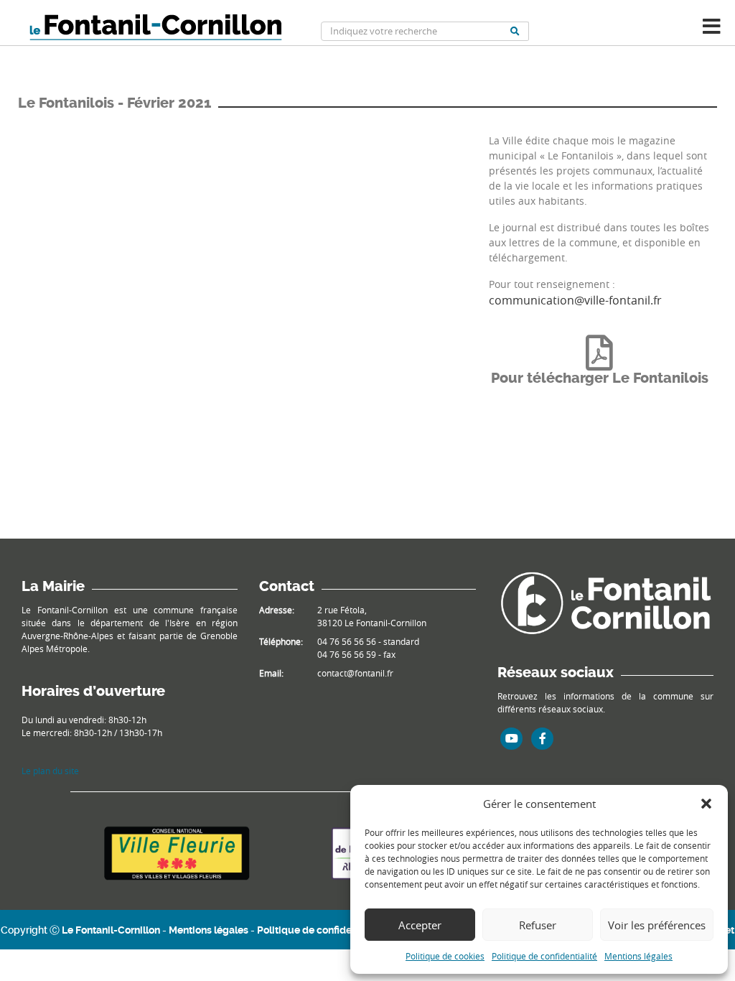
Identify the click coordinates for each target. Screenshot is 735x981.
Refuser (537, 925)
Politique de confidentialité (544, 956)
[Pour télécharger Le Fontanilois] (599, 353)
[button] (706, 803)
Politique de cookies (445, 956)
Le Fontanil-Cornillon (111, 930)
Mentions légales (638, 956)
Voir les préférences (657, 925)
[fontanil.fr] (605, 602)
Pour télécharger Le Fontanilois (599, 378)
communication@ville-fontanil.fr (575, 300)
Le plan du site (50, 770)
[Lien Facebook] (542, 738)
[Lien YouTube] (511, 738)
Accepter (419, 925)
